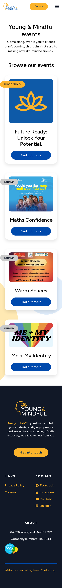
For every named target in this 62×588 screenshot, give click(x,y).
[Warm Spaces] (31, 267)
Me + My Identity (31, 355)
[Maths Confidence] (31, 193)
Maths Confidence (31, 220)
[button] (56, 6)
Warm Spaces (31, 290)
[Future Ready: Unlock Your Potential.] (31, 101)
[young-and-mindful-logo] (10, 6)
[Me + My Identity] (31, 335)
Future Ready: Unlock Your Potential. (31, 138)
